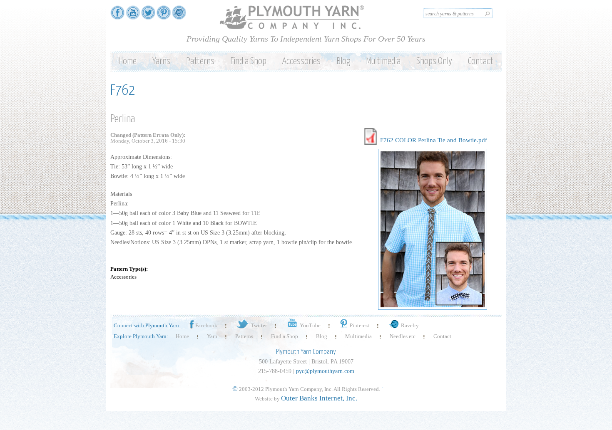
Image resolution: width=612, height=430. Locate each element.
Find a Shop (248, 61)
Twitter (259, 325)
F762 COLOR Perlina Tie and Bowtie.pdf (433, 140)
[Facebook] (117, 15)
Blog (343, 61)
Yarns (161, 61)
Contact (480, 61)
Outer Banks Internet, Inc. (319, 398)
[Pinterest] (164, 15)
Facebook (206, 325)
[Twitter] (148, 15)
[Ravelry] (179, 15)
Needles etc (402, 336)
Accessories (301, 61)
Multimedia (383, 61)
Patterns (200, 61)
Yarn (212, 336)
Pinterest (359, 325)
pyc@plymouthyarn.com (325, 371)
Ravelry (410, 325)
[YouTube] (133, 15)
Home (127, 61)
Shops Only (434, 61)
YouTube (310, 325)
